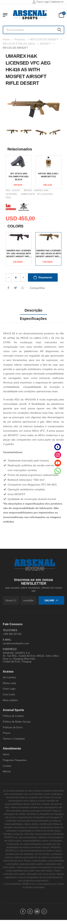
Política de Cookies (13, 716)
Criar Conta (9, 694)
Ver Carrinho (9, 677)
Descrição (33, 310)
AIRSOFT (45, 43)
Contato (7, 765)
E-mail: (7, 639)
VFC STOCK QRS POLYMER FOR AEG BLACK (19, 176)
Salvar (49, 600)
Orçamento (45, 277)
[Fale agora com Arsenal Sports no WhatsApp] (57, 470)
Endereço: (10, 649)
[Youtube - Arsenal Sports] (57, 462)
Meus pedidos (10, 700)
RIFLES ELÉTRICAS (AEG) (19, 43)
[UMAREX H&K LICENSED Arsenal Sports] (12, 207)
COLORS (15, 226)
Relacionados (19, 149)
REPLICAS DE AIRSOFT (44, 39)
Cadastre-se (56, 1)
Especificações (33, 319)
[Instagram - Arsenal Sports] (57, 454)
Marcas (7, 771)
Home (6, 39)
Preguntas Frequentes (15, 760)
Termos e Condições (14, 738)
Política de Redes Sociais (17, 721)
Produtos (20, 39)
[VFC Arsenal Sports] (23, 207)
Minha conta (9, 683)
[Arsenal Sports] (29, 14)
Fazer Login (43, 1)
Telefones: (10, 630)
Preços (6, 733)
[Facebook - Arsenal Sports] (57, 446)
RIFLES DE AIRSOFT (15, 47)
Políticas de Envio (13, 727)
